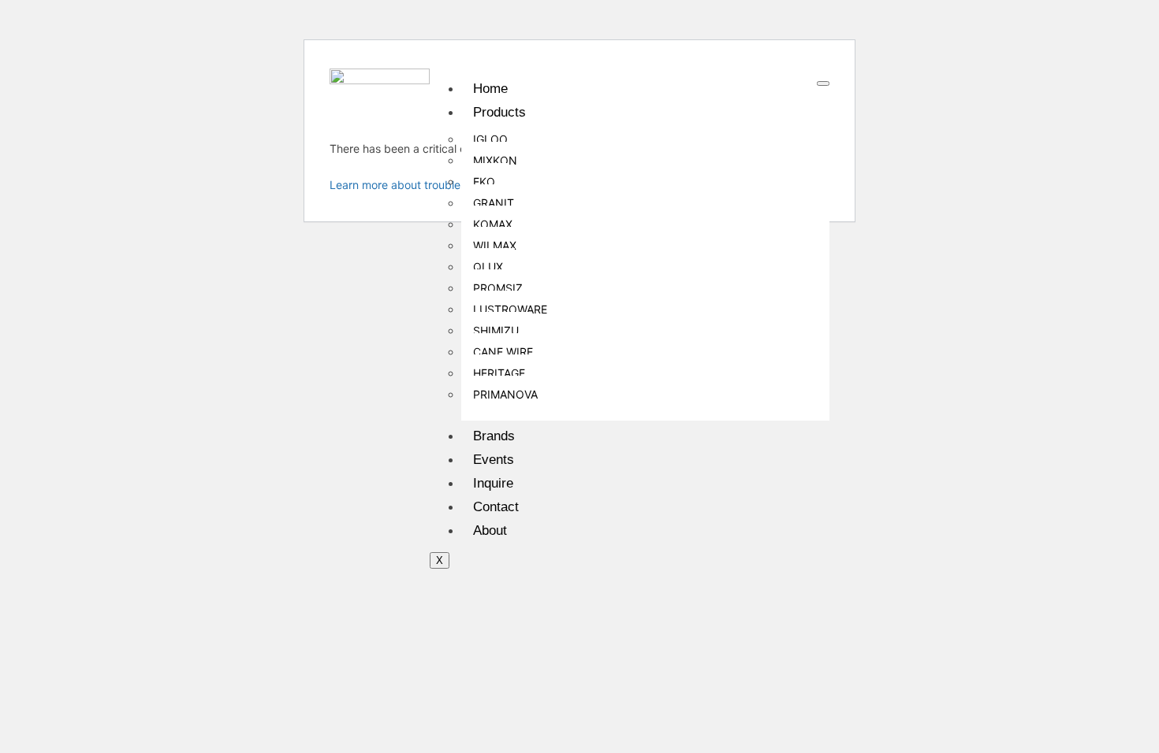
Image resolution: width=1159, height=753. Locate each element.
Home (490, 88)
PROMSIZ (498, 288)
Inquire (493, 483)
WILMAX (494, 245)
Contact (496, 506)
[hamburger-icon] (823, 83)
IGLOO (490, 139)
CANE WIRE (503, 351)
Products (499, 112)
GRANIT (493, 203)
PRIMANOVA (505, 394)
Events (493, 459)
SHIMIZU (496, 330)
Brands (494, 435)
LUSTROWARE (510, 309)
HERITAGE (499, 373)
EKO (484, 181)
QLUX (488, 266)
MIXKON (495, 160)
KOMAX (492, 224)
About (490, 530)
